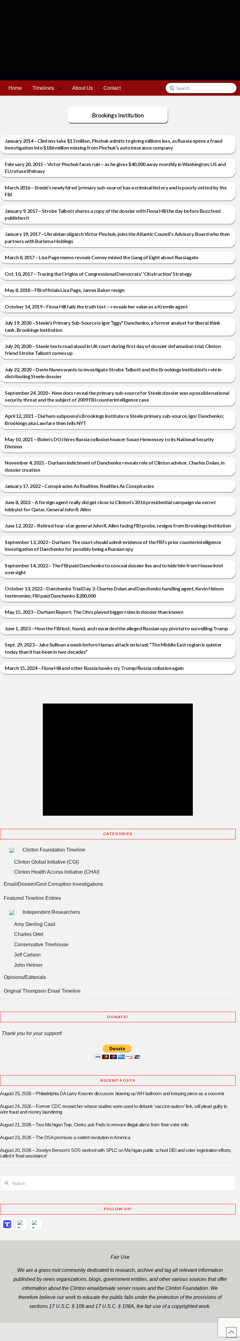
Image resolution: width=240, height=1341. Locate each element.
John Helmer (28, 965)
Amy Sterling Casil (34, 924)
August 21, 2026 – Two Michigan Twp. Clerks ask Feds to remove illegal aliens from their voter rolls (94, 1124)
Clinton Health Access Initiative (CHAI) (56, 872)
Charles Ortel (28, 934)
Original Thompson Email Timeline (42, 991)
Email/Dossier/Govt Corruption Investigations (53, 884)
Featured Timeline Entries (32, 898)
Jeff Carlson (27, 954)
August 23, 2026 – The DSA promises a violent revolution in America (65, 1137)
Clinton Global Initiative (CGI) (46, 862)
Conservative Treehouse (41, 944)
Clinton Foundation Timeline (53, 849)
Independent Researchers (51, 912)
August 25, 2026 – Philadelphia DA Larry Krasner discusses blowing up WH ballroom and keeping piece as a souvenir (112, 1093)
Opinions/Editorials (25, 977)
